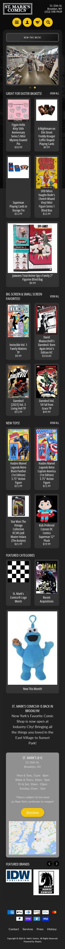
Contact (14, 929)
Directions (32, 812)
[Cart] (37, 22)
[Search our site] (48, 22)
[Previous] (49, 863)
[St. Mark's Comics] (17, 9)
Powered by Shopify (33, 941)
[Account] (27, 22)
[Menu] (16, 22)
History (52, 929)
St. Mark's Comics (31, 938)
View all (54, 93)
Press (40, 929)
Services (28, 929)
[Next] (56, 863)
